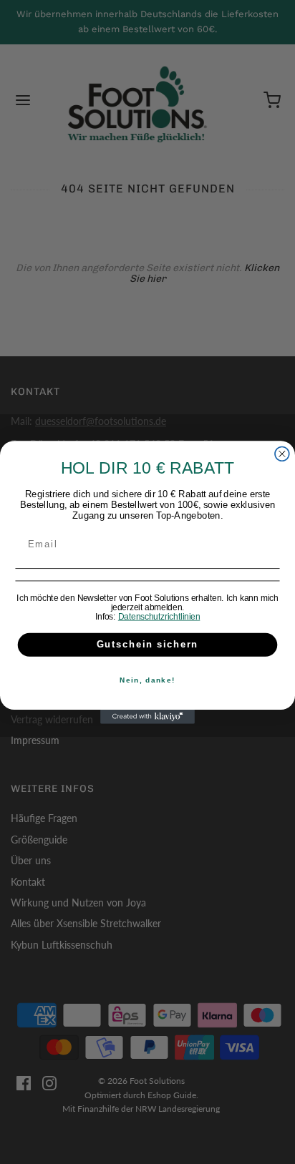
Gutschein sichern (148, 644)
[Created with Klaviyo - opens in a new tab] (147, 716)
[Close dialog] (282, 453)
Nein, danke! (147, 680)
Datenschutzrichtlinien (159, 616)
